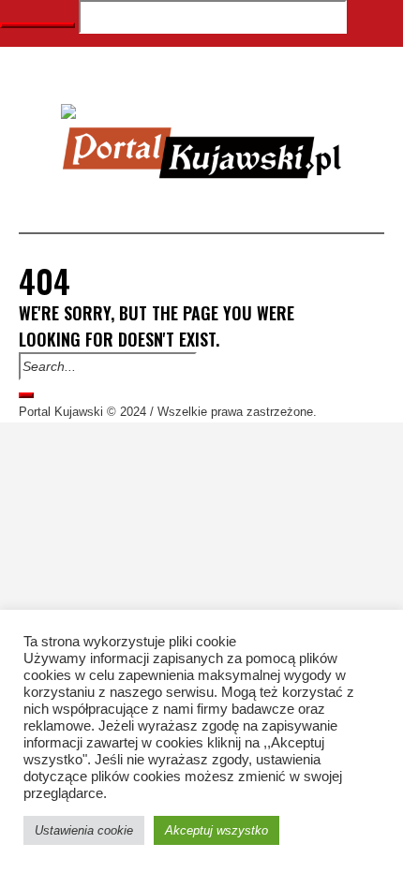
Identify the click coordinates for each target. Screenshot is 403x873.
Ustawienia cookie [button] (84, 830)
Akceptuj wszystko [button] (216, 830)
